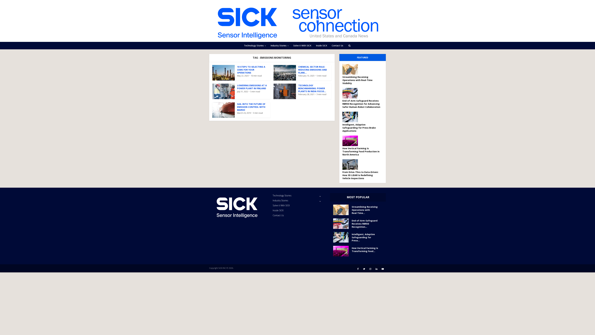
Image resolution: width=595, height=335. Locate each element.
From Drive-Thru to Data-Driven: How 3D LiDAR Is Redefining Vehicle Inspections (360, 175)
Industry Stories (278, 45)
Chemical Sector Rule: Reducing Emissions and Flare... (312, 69)
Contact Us (337, 45)
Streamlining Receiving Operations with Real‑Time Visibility (357, 80)
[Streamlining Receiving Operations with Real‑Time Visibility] (351, 69)
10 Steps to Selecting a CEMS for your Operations (251, 69)
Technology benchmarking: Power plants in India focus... (312, 88)
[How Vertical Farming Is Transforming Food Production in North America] (351, 141)
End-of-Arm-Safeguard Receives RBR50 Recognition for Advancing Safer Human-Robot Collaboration (361, 103)
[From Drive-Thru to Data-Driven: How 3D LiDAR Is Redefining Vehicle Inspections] (351, 164)
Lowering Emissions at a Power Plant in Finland (252, 87)
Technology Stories (254, 45)
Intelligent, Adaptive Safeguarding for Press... (363, 237)
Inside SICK (321, 45)
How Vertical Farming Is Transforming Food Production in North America (360, 151)
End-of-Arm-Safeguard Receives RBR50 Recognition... (364, 223)
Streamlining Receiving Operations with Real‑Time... (365, 209)
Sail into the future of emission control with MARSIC (251, 107)
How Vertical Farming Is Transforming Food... (365, 250)
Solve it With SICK (302, 45)
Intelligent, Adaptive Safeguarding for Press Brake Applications (359, 127)
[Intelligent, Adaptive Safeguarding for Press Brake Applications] (351, 117)
